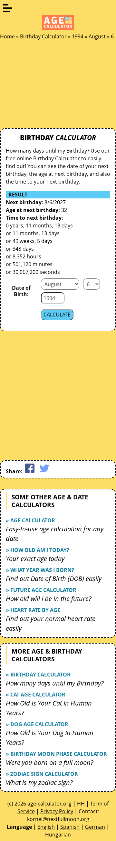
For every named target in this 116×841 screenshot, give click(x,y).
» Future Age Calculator (41, 590)
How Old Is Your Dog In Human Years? (49, 737)
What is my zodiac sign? (39, 782)
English (46, 826)
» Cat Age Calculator (35, 694)
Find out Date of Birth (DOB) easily (54, 578)
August (97, 36)
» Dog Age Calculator (37, 724)
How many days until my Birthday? (55, 683)
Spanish (70, 826)
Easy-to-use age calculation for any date (54, 534)
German (95, 826)
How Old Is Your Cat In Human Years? (49, 708)
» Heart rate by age (33, 610)
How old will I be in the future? (49, 598)
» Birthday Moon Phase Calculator (56, 753)
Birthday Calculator (43, 36)
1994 (77, 36)
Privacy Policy (56, 811)
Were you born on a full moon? (49, 762)
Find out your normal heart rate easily (50, 623)
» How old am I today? (37, 550)
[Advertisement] (48, 85)
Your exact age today (35, 558)
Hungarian (58, 834)
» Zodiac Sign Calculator (42, 773)
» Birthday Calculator (38, 674)
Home (7, 36)
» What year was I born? (40, 570)
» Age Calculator (30, 520)
